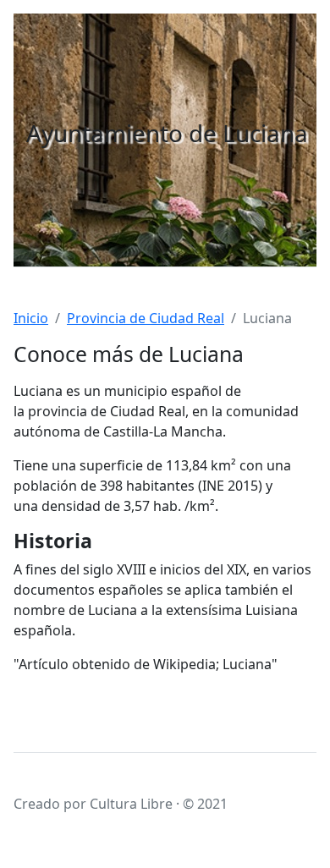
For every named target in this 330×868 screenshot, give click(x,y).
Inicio (31, 318)
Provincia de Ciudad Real (145, 318)
